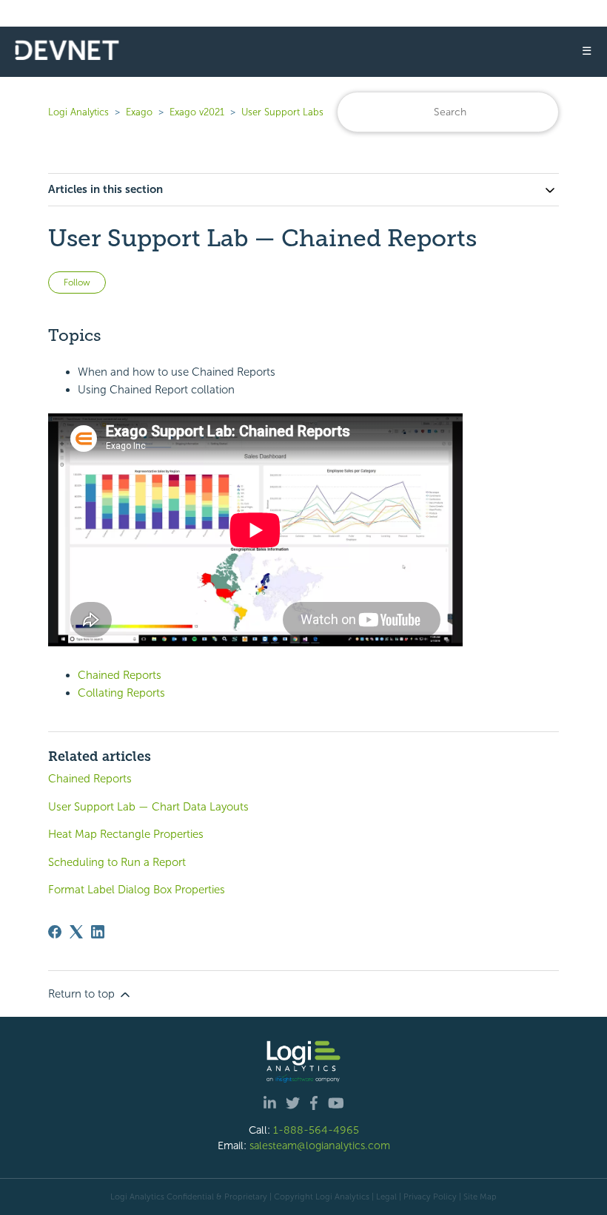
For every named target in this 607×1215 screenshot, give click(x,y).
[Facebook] (54, 931)
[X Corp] (76, 931)
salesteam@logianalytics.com (319, 1145)
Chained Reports (119, 675)
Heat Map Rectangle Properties (126, 834)
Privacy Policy (430, 1196)
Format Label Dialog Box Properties (136, 889)
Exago (139, 112)
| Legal (384, 1196)
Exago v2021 (197, 112)
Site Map (480, 1196)
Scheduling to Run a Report (117, 862)
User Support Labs (282, 112)
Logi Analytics (78, 112)
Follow (77, 282)
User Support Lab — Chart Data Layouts (148, 806)
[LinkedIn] (97, 931)
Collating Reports (121, 693)
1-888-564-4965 (316, 1130)
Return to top (83, 994)
